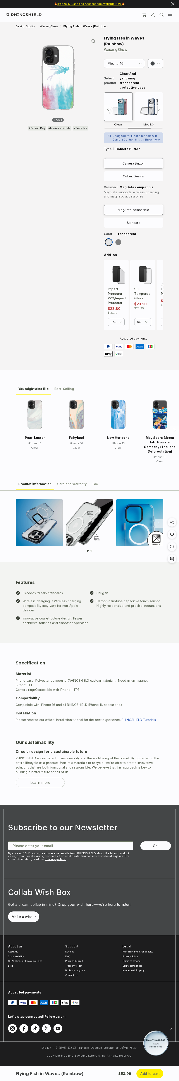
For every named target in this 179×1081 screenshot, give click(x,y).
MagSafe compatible (133, 210)
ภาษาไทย (122, 1047)
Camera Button (133, 163)
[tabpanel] (89, 648)
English (46, 1047)
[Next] (159, 109)
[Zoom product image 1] (39, 522)
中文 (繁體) (59, 1047)
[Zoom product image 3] (139, 522)
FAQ (67, 956)
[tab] (33, 388)
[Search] (161, 15)
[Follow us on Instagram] (12, 1028)
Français (83, 1047)
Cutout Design (133, 176)
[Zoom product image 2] (89, 522)
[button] (155, 63)
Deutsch (96, 1047)
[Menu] (170, 15)
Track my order (73, 965)
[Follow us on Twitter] (46, 1028)
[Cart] (144, 15)
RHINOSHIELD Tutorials (139, 720)
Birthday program (75, 970)
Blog (10, 965)
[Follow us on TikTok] (35, 1028)
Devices (69, 951)
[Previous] (108, 109)
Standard (134, 223)
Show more (152, 139)
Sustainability (16, 956)
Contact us (71, 975)
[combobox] (116, 322)
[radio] (109, 242)
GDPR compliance (132, 965)
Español (109, 1047)
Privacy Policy (130, 956)
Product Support (74, 961)
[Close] (171, 1028)
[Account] (152, 15)
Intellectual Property (133, 970)
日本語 (72, 1047)
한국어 (133, 1047)
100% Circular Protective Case (25, 961)
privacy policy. (55, 859)
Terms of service (131, 961)
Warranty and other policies (137, 951)
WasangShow (115, 49)
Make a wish (22, 917)
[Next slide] (159, 523)
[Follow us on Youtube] (57, 1028)
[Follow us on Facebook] (23, 1028)
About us (13, 951)
